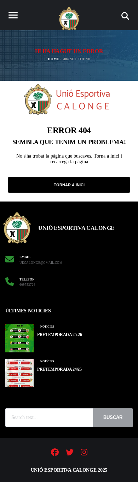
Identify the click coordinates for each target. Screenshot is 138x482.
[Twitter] (69, 453)
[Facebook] (54, 453)
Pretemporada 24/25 (59, 369)
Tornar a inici (69, 185)
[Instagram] (84, 453)
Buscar (112, 417)
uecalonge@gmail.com (40, 263)
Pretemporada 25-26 (59, 334)
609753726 (27, 285)
